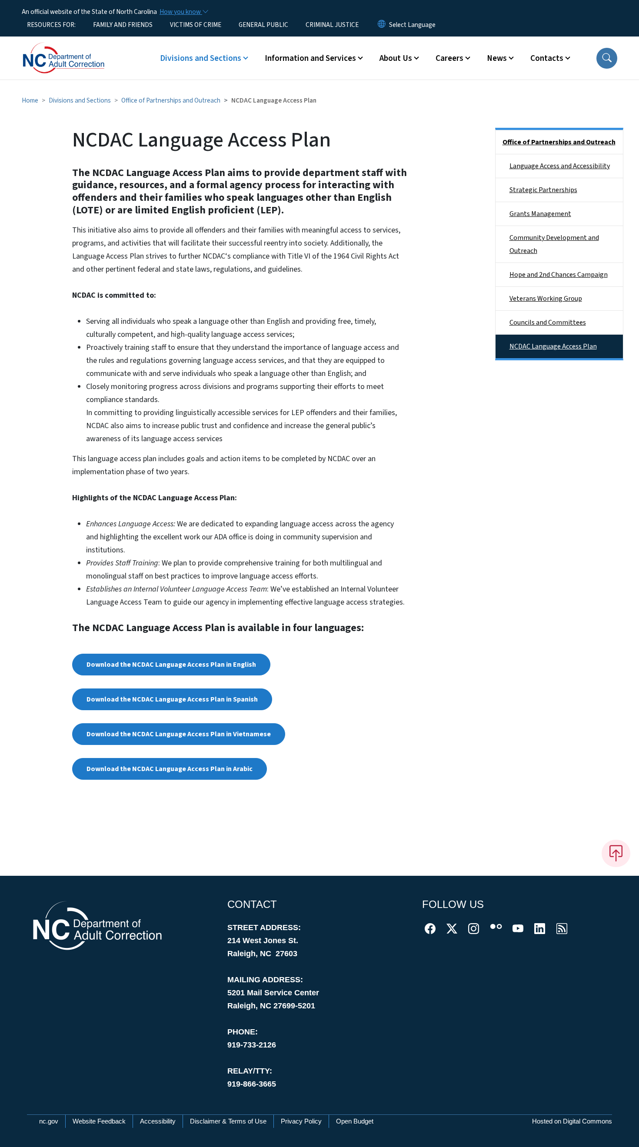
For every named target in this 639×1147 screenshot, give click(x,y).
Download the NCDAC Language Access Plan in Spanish (172, 699)
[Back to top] (616, 853)
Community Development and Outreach (554, 244)
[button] (606, 58)
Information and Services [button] (310, 58)
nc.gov (48, 1121)
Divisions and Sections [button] (200, 58)
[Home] (76, 48)
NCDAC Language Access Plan (553, 346)
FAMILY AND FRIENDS (123, 25)
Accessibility (158, 1121)
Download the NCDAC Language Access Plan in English (171, 664)
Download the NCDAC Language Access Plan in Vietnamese (179, 734)
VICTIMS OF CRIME (195, 25)
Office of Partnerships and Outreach (170, 100)
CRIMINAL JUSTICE (332, 25)
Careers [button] (449, 58)
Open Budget (354, 1121)
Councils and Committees (547, 322)
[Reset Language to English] (382, 24)
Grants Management (540, 214)
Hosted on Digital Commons (572, 1121)
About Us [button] (395, 58)
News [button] (497, 58)
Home (30, 100)
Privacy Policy (301, 1121)
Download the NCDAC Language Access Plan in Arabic (170, 769)
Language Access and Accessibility (559, 166)
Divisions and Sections (80, 100)
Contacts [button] (546, 58)
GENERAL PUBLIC (263, 25)
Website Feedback (99, 1121)
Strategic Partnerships (543, 190)
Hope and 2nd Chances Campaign (558, 274)
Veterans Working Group (545, 298)
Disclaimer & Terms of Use (228, 1121)
